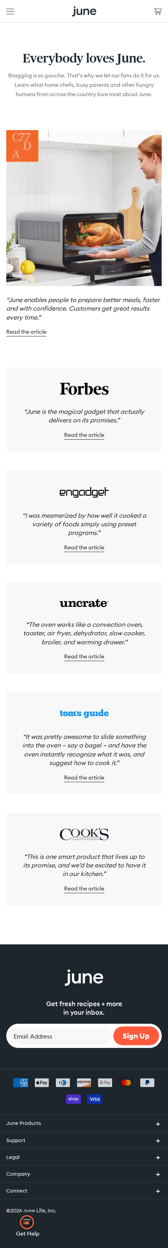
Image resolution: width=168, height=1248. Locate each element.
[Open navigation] (10, 11)
